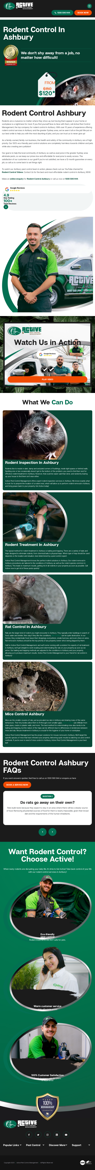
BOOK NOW (83, 12)
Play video (47, 379)
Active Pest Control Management (27, 1163)
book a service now (17, 785)
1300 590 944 (63, 12)
